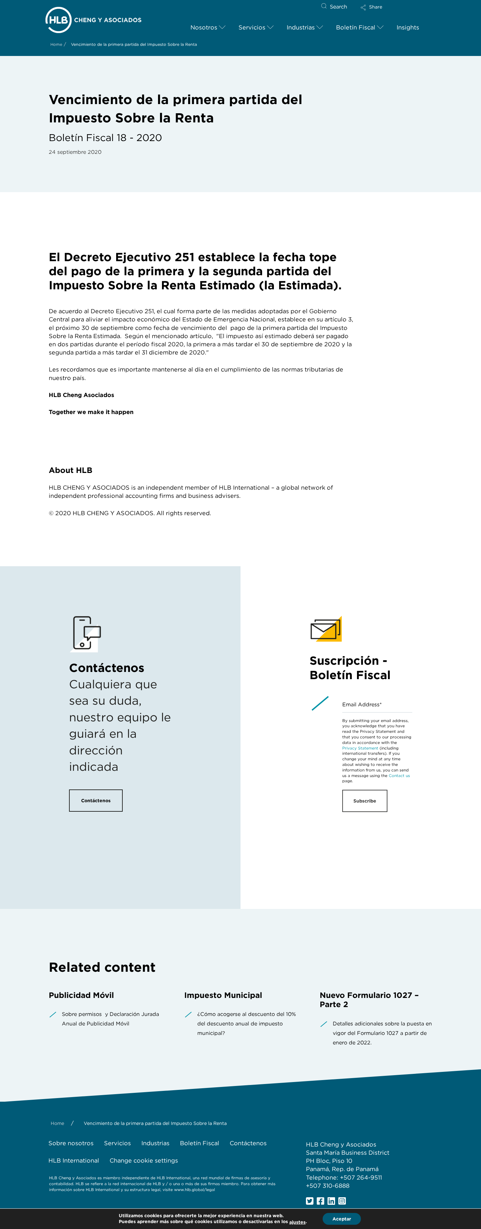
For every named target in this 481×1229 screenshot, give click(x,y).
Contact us (399, 775)
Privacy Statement (360, 748)
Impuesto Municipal (223, 995)
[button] (377, 12)
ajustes (297, 1222)
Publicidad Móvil (81, 995)
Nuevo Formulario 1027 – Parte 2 (369, 999)
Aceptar (341, 1218)
